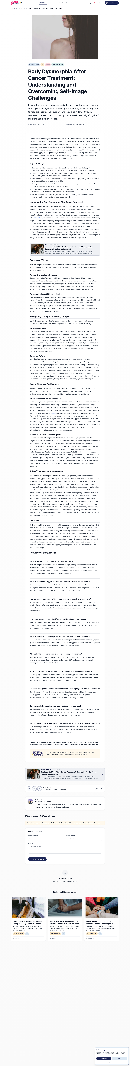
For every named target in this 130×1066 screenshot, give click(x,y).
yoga (54, 413)
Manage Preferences (111, 1061)
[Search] (89, 2)
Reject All (119, 1058)
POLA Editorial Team (43, 124)
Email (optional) (70, 835)
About (68, 3)
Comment (31, 843)
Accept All (104, 1058)
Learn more (99, 1055)
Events (61, 3)
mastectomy (38, 218)
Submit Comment (38, 859)
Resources (42, 2)
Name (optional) (33, 835)
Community (53, 3)
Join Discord (113, 3)
